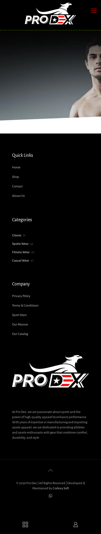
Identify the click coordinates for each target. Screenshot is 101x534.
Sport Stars (19, 315)
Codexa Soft (61, 488)
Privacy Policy (21, 296)
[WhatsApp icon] (50, 496)
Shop (15, 177)
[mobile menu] (93, 10)
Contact (17, 186)
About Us (18, 196)
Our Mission (20, 324)
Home (16, 167)
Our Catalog (20, 334)
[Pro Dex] (50, 13)
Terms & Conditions (25, 305)
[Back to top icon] (50, 470)
